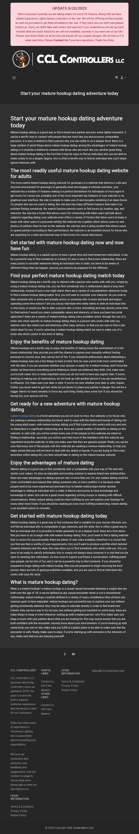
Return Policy (18, 815)
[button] (123, 77)
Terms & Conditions (22, 806)
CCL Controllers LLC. (80, 827)
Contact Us (61, 40)
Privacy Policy (19, 811)
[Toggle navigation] (14, 77)
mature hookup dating (23, 416)
